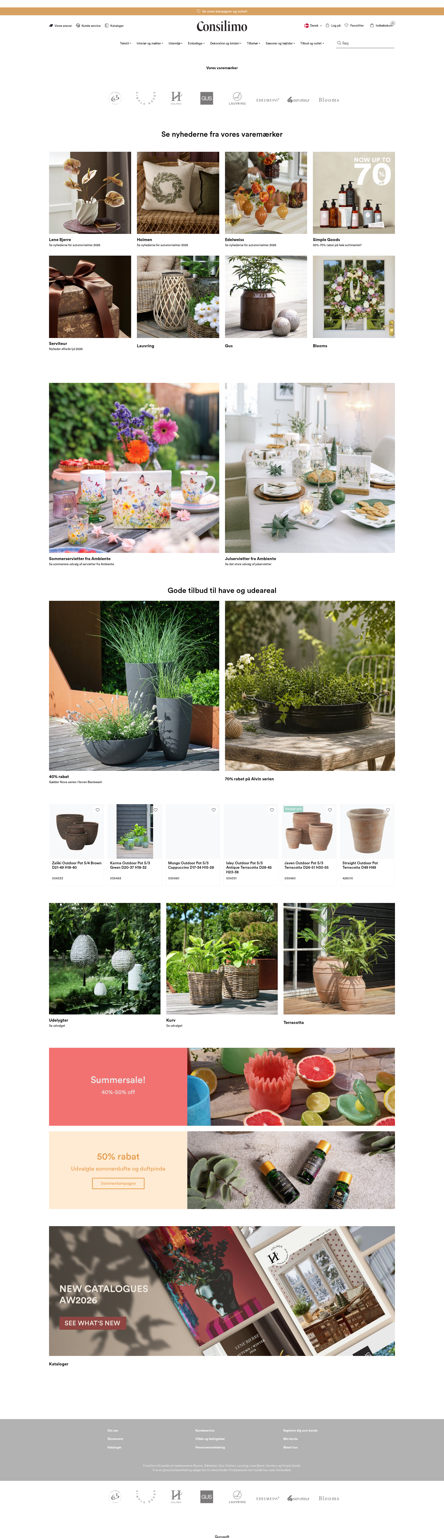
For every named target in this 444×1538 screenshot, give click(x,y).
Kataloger (117, 25)
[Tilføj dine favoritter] (97, 810)
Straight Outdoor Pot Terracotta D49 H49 (360, 865)
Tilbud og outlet (311, 43)
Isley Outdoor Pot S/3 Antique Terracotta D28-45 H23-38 (249, 867)
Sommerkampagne (118, 1183)
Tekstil (124, 43)
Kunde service (91, 25)
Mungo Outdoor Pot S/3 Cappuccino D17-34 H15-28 (191, 865)
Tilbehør (252, 43)
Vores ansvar (63, 25)
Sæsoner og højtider (279, 43)
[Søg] (339, 43)
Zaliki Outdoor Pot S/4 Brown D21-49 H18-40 (77, 865)
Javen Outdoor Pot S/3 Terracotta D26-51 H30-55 (306, 865)
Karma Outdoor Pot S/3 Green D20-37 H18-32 (130, 865)
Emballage (195, 43)
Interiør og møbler (149, 43)
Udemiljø (174, 43)
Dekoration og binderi (224, 43)
